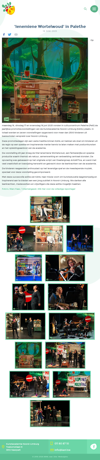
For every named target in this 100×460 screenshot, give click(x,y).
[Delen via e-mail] (16, 34)
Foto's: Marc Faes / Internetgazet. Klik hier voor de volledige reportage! (38, 189)
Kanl (8, 8)
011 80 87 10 (62, 443)
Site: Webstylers (61, 457)
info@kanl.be (62, 450)
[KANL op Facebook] (93, 446)
